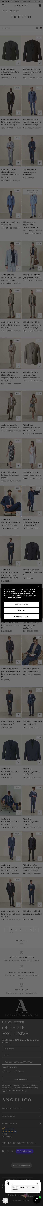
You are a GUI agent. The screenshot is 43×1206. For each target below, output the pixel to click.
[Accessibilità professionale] (5, 1201)
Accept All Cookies (21, 617)
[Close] (38, 586)
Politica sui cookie (14, 598)
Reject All (21, 610)
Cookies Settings (21, 604)
